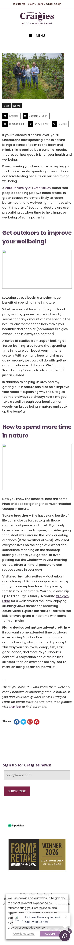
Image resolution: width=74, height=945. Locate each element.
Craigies (14, 116)
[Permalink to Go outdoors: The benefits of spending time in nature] (37, 76)
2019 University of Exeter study (28, 188)
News (16, 105)
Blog (6, 105)
